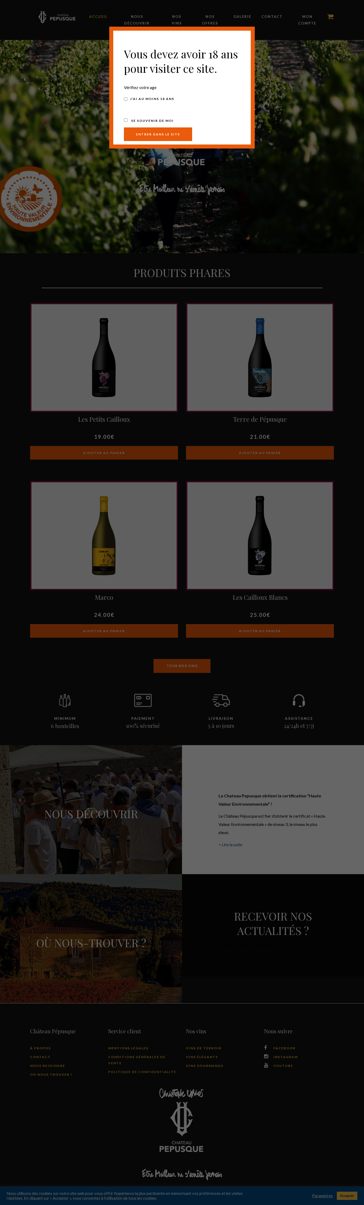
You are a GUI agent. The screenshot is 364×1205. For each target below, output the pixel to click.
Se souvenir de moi (152, 121)
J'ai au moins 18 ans (152, 99)
